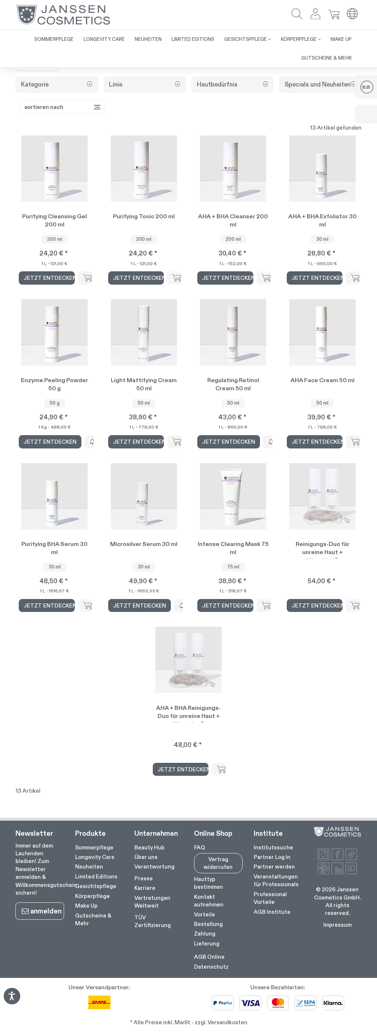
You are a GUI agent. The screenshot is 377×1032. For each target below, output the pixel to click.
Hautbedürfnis (217, 84)
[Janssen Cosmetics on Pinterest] (323, 868)
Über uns (146, 856)
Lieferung (206, 943)
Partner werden (274, 866)
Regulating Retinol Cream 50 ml (233, 384)
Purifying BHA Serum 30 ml (54, 548)
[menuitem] (54, 39)
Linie (115, 84)
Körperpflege (92, 895)
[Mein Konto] (315, 14)
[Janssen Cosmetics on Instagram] (323, 854)
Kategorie (35, 84)
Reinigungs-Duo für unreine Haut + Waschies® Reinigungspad (322, 549)
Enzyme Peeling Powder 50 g (54, 384)
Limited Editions (96, 876)
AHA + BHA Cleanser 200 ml (233, 220)
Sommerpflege (94, 847)
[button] (297, 14)
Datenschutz (211, 966)
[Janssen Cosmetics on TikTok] (351, 854)
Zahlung (204, 933)
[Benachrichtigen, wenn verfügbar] (92, 441)
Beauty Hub (149, 847)
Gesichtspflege (95, 886)
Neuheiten (89, 866)
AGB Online (209, 956)
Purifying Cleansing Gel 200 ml (54, 220)
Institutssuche (273, 847)
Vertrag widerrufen (218, 863)
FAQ (199, 847)
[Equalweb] (12, 1001)
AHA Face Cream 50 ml (322, 380)
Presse (143, 878)
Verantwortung (154, 866)
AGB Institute (272, 911)
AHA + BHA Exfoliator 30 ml (322, 220)
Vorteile (204, 914)
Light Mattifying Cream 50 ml (144, 384)
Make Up (86, 905)
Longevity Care (94, 856)
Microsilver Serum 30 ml (143, 543)
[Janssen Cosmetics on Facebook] (337, 854)
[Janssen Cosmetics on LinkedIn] (337, 868)
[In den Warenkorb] (85, 277)
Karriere (144, 887)
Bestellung (208, 923)
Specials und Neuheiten (317, 84)
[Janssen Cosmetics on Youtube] (351, 868)
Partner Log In (272, 856)
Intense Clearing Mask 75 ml (233, 548)
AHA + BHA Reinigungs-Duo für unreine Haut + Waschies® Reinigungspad (188, 713)
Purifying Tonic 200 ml (144, 216)
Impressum (337, 924)
